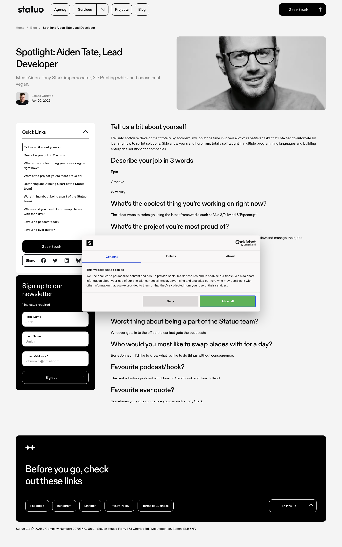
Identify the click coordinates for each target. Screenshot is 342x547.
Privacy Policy (119, 506)
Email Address (37, 356)
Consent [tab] (112, 256)
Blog (141, 9)
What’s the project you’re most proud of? (53, 176)
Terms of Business (155, 506)
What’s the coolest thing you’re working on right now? (54, 165)
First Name (33, 317)
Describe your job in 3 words (44, 155)
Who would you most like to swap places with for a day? (53, 211)
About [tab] (230, 256)
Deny (170, 301)
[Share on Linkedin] (66, 260)
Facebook (37, 506)
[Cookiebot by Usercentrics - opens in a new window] (238, 243)
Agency (60, 9)
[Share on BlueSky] (78, 260)
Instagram (64, 506)
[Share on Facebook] (43, 260)
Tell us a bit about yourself (42, 147)
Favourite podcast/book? (41, 222)
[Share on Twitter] (55, 260)
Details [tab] (171, 256)
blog (33, 28)
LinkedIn (90, 506)
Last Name (33, 336)
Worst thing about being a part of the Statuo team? (55, 199)
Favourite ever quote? (39, 230)
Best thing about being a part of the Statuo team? (54, 186)
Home (20, 28)
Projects (122, 9)
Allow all (228, 301)
